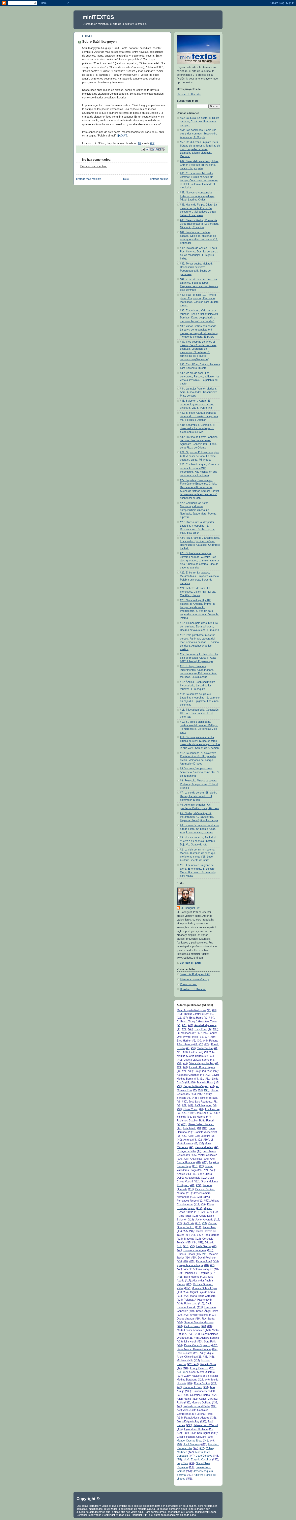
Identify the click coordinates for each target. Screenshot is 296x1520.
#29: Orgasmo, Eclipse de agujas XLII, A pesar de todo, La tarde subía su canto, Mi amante (199, 456)
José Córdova (204, 1455)
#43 (206, 1044)
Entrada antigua (159, 179)
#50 (206, 1200)
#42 (190, 1029)
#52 (185, 1372)
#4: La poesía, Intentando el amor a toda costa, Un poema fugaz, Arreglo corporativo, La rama (199, 829)
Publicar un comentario (93, 166)
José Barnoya (191, 1444)
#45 (185, 1063)
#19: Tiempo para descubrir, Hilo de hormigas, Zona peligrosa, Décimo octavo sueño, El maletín (199, 626)
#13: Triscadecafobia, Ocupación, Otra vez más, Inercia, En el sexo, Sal (199, 713)
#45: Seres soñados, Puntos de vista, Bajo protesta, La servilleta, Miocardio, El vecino (199, 224)
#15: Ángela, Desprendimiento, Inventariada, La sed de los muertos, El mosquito (198, 685)
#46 (212, 1086)
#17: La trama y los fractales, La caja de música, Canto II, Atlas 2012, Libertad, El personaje (199, 658)
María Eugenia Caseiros (197, 1459)
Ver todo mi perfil (191, 963)
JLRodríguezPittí (190, 908)
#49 (179, 1014)
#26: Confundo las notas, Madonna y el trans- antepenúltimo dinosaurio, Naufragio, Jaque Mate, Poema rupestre (198, 510)
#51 (207, 1078)
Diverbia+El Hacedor (189, 94)
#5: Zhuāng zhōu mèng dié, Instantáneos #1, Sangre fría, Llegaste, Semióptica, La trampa (199, 817)
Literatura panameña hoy (194, 979)
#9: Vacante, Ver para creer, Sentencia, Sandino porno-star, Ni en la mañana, (199, 772)
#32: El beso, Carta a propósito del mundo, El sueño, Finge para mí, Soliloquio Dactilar (199, 416)
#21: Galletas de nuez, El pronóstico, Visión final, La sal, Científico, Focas (198, 592)
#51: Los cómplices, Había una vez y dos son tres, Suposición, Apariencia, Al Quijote (198, 133)
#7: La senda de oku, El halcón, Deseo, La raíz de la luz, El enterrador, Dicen (198, 796)
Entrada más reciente (88, 179)
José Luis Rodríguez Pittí (195, 974)
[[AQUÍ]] (122, 135)
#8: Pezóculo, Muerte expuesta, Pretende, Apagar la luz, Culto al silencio (199, 784)
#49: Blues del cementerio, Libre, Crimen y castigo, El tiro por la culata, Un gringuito (199, 165)
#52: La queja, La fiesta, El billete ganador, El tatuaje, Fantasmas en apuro (199, 121)
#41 (206, 1090)
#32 (152, 143)
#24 (204, 1223)
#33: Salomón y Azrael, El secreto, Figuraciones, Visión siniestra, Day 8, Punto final (197, 404)
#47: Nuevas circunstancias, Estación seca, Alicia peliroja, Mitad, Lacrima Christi (197, 196)
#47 (190, 1105)
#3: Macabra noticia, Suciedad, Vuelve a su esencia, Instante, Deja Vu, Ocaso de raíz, (198, 841)
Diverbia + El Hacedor (193, 989)
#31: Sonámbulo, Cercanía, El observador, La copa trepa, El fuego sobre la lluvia (197, 428)
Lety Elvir (182, 1463)
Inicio (125, 179)
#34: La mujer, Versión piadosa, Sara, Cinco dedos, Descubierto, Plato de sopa (199, 392)
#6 (139, 143)
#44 (190, 1025)
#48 (179, 1269)
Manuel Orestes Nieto (189, 1440)
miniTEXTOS (98, 17)
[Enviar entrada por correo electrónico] (142, 149)
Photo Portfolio (188, 984)
